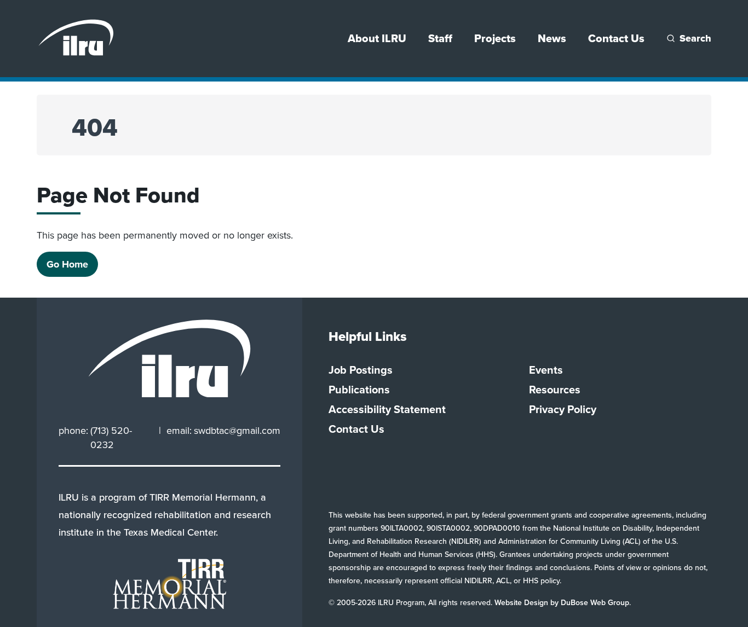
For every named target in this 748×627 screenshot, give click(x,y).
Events (546, 370)
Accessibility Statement (387, 409)
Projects (495, 38)
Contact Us (616, 38)
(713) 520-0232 (111, 437)
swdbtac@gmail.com (237, 430)
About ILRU (377, 38)
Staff (440, 38)
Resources (554, 389)
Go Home (67, 264)
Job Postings (361, 370)
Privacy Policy (562, 409)
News (552, 38)
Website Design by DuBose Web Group (561, 602)
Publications (359, 389)
